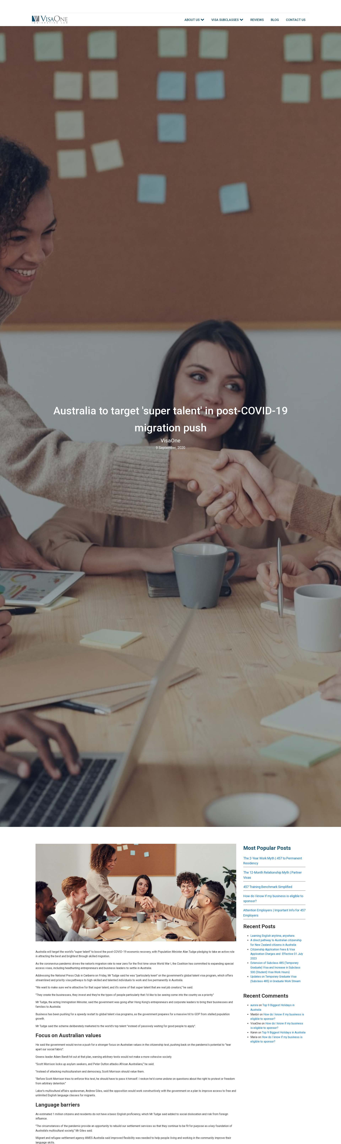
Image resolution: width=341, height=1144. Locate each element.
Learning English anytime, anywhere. (272, 935)
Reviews (257, 20)
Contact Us (295, 20)
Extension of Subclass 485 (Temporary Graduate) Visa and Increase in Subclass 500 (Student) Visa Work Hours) (275, 967)
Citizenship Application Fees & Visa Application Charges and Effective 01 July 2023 (276, 954)
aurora (254, 1005)
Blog (275, 20)
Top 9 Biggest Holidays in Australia (283, 1032)
